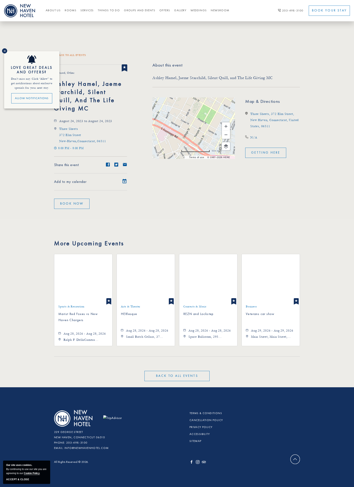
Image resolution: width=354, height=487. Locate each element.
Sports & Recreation (71, 306)
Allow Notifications (32, 98)
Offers (164, 10)
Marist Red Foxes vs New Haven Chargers (78, 317)
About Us (53, 10)
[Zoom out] (226, 135)
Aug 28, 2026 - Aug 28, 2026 (85, 333)
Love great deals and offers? (32, 70)
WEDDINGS (199, 10)
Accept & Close (17, 479)
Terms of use (196, 157)
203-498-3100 (292, 10)
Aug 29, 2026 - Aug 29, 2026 (272, 330)
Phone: (59, 442)
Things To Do (109, 10)
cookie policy (32, 473)
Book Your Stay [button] (329, 10)
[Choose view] (226, 146)
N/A (253, 137)
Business (251, 306)
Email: (59, 448)
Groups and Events (139, 10)
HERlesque (129, 314)
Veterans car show (260, 314)
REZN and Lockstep (198, 314)
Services (87, 10)
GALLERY (180, 10)
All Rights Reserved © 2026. (71, 462)
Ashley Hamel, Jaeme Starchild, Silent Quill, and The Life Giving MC (88, 96)
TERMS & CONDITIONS (205, 413)
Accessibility (199, 434)
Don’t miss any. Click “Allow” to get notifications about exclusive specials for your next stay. (32, 83)
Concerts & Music (194, 306)
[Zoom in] (226, 126)
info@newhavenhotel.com (87, 448)
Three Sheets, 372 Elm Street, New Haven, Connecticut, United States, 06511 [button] (274, 120)
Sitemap (195, 441)
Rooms (70, 10)
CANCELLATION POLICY (206, 420)
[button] (72, 204)
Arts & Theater (130, 306)
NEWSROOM (220, 10)
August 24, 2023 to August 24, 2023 (85, 121)
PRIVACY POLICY (201, 427)
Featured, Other (64, 73)
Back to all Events (71, 55)
